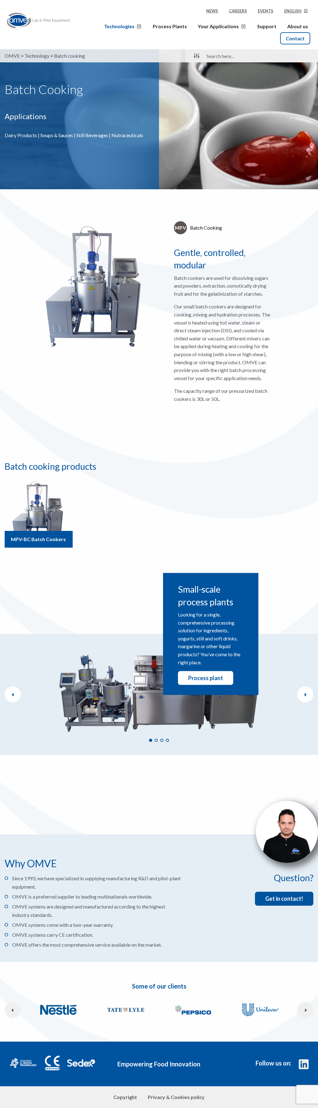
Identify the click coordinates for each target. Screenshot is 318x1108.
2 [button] (156, 740)
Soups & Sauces (56, 135)
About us (297, 26)
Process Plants (170, 26)
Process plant (205, 678)
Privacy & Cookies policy (176, 1097)
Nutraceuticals (127, 135)
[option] (95, 288)
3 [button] (161, 740)
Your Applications (218, 26)
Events (265, 10)
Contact (295, 38)
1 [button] (150, 740)
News (212, 10)
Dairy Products (21, 135)
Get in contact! (284, 898)
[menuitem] (296, 12)
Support (266, 26)
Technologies (119, 26)
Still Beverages (92, 135)
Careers (238, 10)
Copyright (125, 1097)
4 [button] (167, 740)
